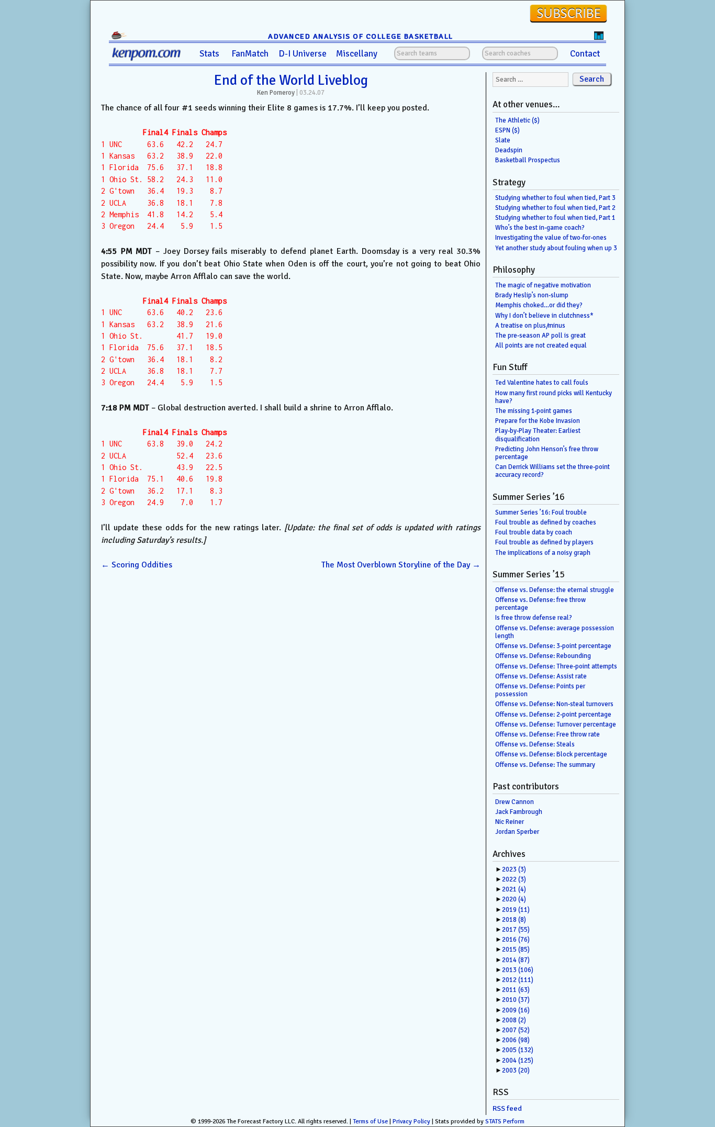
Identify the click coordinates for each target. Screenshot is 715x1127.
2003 (516, 1070)
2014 (516, 960)
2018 (514, 920)
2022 (514, 879)
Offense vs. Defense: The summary (545, 765)
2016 (516, 939)
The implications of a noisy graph (542, 553)
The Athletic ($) (517, 120)
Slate (502, 140)
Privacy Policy (411, 1121)
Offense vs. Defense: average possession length (554, 632)
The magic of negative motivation (543, 285)
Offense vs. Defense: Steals (535, 744)
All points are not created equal (541, 345)
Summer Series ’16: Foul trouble (541, 512)
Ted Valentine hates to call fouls (541, 382)
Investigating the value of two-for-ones (551, 237)
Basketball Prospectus (527, 160)
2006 (516, 1040)
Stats (209, 53)
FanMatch (250, 53)
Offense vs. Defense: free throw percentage (540, 604)
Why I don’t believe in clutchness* (544, 315)
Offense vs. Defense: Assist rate (541, 676)
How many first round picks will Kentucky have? (553, 397)
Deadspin (508, 150)
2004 (517, 1060)
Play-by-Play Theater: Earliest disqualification (537, 435)
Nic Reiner (509, 822)
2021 (514, 889)
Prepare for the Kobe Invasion (537, 421)
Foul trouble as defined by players (544, 542)
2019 (516, 910)
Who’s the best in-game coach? (540, 228)
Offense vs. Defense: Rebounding (543, 656)
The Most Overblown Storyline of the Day (401, 565)
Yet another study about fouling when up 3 (556, 248)
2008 (514, 1020)
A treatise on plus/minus (530, 325)
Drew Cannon (514, 802)
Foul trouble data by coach (533, 532)
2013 (517, 970)
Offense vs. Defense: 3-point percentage (553, 646)
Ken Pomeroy (276, 92)
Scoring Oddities (136, 565)
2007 (516, 1030)
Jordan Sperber (517, 832)
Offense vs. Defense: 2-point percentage (553, 714)
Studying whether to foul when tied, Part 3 (555, 198)
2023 (514, 869)
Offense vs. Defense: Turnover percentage (555, 724)
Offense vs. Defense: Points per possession (540, 690)
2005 (517, 1050)
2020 (514, 899)
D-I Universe (302, 53)
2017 (516, 929)
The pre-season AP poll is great (540, 335)
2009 (516, 1010)
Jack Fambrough (518, 812)
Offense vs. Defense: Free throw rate (547, 734)
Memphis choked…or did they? (539, 305)
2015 (516, 949)
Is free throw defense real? (533, 617)
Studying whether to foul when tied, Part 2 (555, 208)
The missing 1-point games (533, 411)
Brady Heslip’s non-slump (531, 295)
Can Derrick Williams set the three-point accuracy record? (552, 471)
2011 (516, 990)
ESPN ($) (507, 130)
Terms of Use (370, 1121)
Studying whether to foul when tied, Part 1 (555, 218)
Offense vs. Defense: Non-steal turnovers (554, 704)
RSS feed (507, 1108)
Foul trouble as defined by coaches (545, 522)
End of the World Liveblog (291, 80)
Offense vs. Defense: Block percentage (551, 754)
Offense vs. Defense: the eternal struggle (554, 590)
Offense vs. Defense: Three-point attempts (556, 666)
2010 (516, 1000)
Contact (585, 53)
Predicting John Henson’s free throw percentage (546, 453)
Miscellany (356, 53)
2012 (517, 980)
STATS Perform (504, 1121)
